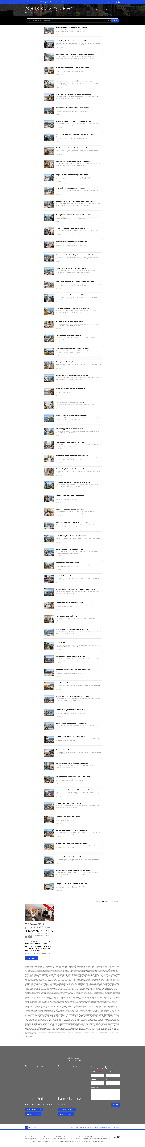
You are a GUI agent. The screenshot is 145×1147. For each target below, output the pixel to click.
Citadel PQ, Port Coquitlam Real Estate (55, 974)
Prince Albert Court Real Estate (68, 1006)
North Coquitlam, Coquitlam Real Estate (36, 1002)
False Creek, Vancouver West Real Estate (87, 982)
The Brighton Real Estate (87, 1019)
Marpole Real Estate (63, 997)
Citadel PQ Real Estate (42, 974)
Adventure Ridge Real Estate (91, 965)
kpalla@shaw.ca (35, 1109)
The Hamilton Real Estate (44, 1022)
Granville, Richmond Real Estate (56, 987)
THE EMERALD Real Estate (85, 1020)
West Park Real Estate (112, 1028)
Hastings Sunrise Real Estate (110, 988)
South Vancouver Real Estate (38, 1015)
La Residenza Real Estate (107, 993)
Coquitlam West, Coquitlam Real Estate (33, 976)
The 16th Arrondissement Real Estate (39, 935)
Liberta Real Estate (81, 994)
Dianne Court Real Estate (90, 976)
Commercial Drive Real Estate (71, 975)
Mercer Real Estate (29, 998)
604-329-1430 (34, 1114)
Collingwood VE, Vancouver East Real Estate (56, 975)
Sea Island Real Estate (55, 1011)
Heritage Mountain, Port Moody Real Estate (58, 989)
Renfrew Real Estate (37, 1009)
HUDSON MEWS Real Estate (104, 991)
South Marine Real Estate (39, 1014)
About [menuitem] (111, 10)
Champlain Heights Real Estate (46, 973)
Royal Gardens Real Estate (93, 1010)
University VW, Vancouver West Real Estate (104, 1024)
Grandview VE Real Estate (79, 985)
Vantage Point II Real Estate (30, 1027)
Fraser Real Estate (60, 983)
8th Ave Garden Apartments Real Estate (50, 965)
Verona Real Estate (61, 1027)
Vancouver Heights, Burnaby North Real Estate (87, 1025)
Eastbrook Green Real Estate (73, 979)
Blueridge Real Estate (84, 966)
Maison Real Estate (54, 997)
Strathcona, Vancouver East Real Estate (36, 1018)
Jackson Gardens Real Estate (34, 992)
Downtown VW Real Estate (107, 978)
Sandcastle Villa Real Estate (35, 1011)
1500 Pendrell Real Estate (36, 965)
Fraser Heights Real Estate (35, 983)
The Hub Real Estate (76, 1022)
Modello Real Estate (89, 998)
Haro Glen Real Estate (29, 988)
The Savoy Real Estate (72, 1023)
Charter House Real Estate (77, 973)
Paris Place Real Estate (76, 1003)
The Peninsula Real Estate (42, 1023)
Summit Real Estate (92, 1018)
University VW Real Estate (90, 1024)
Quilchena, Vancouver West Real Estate (96, 1007)
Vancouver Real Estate (101, 1025)
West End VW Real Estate (76, 1028)
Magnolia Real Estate (111, 996)
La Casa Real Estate (78, 993)
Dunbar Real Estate (41, 979)
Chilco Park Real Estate (33, 974)
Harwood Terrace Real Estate (40, 988)
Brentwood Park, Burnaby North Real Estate (51, 967)
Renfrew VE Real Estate (83, 1009)
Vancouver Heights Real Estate (71, 1025)
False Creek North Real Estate (44, 982)
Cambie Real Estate (74, 970)
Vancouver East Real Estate (59, 1025)
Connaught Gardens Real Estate (109, 975)
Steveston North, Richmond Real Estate (40, 1016)
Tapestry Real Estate (42, 1019)
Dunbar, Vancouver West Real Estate (60, 979)
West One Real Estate (103, 1028)
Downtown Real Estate (69, 978)
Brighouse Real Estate (79, 967)
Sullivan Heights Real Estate (50, 1018)
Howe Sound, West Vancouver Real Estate (90, 991)
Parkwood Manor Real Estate (99, 1003)
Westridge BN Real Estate (72, 1029)
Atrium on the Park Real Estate (47, 966)
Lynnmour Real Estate (69, 996)
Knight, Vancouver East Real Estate (58, 993)
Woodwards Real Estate (61, 1032)
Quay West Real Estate (106, 1006)
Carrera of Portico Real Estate (46, 971)
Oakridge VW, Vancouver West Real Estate (75, 1002)
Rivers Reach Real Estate (69, 1010)
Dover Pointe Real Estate (48, 978)
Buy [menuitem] (101, 10)
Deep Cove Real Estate (71, 976)
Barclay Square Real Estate (59, 966)
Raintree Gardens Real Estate (110, 1007)
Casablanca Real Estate (57, 971)
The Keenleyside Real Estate (85, 1022)
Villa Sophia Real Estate (103, 1027)
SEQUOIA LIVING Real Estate (92, 1011)
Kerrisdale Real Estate (63, 992)
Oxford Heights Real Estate (102, 1002)
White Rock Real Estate (41, 1031)
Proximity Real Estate (90, 1006)
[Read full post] (39, 913)
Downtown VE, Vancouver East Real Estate (93, 978)
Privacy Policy (99, 1127)
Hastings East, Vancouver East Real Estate (87, 988)
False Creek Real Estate (74, 982)
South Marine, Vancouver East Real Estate (53, 1014)
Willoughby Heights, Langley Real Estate (99, 1031)
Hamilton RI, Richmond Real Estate (100, 987)
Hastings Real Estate (100, 988)
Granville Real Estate (45, 987)
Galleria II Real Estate (36, 984)
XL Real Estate (91, 1032)
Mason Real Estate (86, 997)
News (116, 10)
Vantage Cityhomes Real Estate (112, 1025)
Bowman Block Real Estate (111, 966)
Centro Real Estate (36, 973)
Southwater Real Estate (81, 1015)
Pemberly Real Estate (50, 1005)
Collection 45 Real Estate (115, 974)
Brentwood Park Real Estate (37, 967)
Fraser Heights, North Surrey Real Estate (49, 983)
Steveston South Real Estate (62, 1016)
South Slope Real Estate (95, 1014)
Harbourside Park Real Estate (113, 987)
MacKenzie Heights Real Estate (80, 996)
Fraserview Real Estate (104, 983)
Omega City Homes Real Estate (90, 1002)
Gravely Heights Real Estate (68, 987)
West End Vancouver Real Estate (64, 1028)
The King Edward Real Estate (97, 1022)
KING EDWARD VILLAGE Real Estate (107, 992)
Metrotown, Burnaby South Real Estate (77, 998)
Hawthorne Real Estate (45, 989)
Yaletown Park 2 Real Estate (100, 1032)
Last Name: (110, 1072)
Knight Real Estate (47, 993)
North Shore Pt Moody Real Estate (51, 1002)
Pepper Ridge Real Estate (82, 1005)
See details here (44, 946)
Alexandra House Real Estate (110, 965)
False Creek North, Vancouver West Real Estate (60, 982)
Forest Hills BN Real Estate (100, 982)
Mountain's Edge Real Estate (103, 1000)
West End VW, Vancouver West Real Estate (90, 1028)
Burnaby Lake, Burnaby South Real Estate (61, 970)
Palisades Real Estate (57, 1003)
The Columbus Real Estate (105, 1019)
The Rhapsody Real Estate (63, 1023)
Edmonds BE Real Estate (84, 979)
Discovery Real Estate (111, 976)
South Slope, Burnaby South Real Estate (107, 1014)
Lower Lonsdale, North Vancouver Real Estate (39, 996)
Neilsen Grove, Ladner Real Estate (45, 1001)
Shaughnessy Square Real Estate (42, 1012)
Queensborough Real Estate (43, 1007)
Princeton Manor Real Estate (79, 1006)
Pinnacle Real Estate (109, 1005)
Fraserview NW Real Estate (94, 983)
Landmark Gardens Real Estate (62, 994)
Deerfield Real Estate (81, 976)
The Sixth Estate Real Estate (82, 1023)
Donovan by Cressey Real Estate (36, 978)
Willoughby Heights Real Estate (84, 1031)
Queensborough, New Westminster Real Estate (59, 1007)
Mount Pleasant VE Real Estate (40, 1000)
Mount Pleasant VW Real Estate (72, 1000)
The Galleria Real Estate (105, 1020)
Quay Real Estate (98, 1006)
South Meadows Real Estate (67, 1014)
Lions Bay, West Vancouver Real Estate (105, 994)
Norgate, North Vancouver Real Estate (101, 1001)
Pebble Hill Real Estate (109, 1003)
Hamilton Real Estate (78, 987)
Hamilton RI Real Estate (88, 987)
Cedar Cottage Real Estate (67, 971)
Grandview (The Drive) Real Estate (44, 985)
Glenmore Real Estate (76, 984)
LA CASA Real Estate (70, 993)
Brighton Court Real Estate (40, 969)
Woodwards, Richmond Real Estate (73, 1032)
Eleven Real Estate (64, 980)
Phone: (93, 1079)
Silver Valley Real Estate (71, 1012)
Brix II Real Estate (57, 969)
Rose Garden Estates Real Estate (81, 1010)
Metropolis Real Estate (55, 998)
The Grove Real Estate (34, 1022)
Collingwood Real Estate (30, 975)
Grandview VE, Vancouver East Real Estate (92, 985)
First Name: (95, 1072)
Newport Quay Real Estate (69, 1001)
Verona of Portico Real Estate (51, 1027)
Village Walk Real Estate (113, 1027)
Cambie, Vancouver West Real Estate (85, 970)
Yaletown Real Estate (110, 1032)
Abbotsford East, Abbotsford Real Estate (77, 965)
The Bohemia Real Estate (76, 1019)
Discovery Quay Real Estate (101, 976)
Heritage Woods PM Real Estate (97, 989)
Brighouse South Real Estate (89, 967)
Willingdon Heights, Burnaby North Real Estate (68, 1031)
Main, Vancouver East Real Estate (43, 997)
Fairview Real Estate (72, 980)
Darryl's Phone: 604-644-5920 (55, 2)
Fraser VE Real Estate (69, 983)
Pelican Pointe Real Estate (40, 1005)
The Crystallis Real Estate (57, 1020)
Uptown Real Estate (49, 1025)
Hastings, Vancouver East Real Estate (32, 989)
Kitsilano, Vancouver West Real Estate (35, 993)
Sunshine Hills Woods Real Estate (102, 1018)
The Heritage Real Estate (66, 1022)
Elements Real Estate (43, 980)
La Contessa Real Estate (87, 993)
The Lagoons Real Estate (108, 1022)
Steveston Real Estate (99, 1015)
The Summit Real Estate (102, 1023)
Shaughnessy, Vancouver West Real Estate (57, 1012)
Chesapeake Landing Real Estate (106, 973)
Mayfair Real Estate (94, 997)
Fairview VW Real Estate (110, 980)
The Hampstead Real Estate (55, 1022)
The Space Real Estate (93, 1023)
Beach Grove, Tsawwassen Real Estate (72, 966)
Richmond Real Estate (109, 1009)
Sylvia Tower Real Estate (33, 1019)
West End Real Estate (44, 1028)
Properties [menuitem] (95, 10)
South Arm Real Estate (109, 1012)
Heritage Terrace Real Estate (73, 989)
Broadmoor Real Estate (65, 969)
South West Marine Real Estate (51, 1015)
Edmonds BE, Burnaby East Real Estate (97, 979)
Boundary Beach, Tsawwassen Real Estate (97, 966)
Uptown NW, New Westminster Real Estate (36, 1025)
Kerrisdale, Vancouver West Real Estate (76, 992)
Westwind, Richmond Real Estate (102, 1029)
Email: (108, 1079)
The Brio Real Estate (96, 1019)
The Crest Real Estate (32, 1020)
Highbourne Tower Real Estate (46, 991)
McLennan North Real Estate (104, 997)
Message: (94, 1087)
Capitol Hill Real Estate (34, 971)
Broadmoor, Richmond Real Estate (77, 969)
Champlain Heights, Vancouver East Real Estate (62, 973)
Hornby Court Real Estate (66, 991)
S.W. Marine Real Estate (103, 1010)
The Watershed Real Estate (38, 1024)
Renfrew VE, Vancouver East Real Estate (96, 1009)
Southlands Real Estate (61, 1015)
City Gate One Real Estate (68, 974)
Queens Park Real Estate (33, 1007)
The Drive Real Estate (66, 1020)
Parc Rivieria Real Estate (67, 1003)
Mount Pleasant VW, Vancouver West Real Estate (88, 1000)
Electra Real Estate (109, 979)
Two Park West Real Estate (79, 1024)
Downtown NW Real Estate (59, 978)
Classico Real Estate (78, 974)
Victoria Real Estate (69, 1027)
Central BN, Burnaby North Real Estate (90, 971)
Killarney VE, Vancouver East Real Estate (92, 992)
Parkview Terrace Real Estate (87, 1003)
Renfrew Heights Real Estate (46, 1009)
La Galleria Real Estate (96, 993)
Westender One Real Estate (30, 1029)
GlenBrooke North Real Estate (66, 984)
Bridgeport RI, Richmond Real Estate (68, 967)
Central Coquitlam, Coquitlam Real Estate (106, 971)
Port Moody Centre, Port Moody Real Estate (52, 1006)
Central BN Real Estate (77, 971)
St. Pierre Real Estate (90, 1015)
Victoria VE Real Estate (77, 1027)
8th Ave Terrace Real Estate (63, 965)
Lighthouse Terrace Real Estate (91, 994)
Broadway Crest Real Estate (90, 969)
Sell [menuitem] (106, 10)
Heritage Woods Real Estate (84, 989)
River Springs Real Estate (45, 1010)
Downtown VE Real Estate (79, 978)
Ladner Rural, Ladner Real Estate (36, 994)
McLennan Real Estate (114, 997)
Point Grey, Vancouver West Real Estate (36, 1006)
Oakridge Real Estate (62, 1002)
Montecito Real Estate (97, 998)
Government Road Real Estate (98, 984)
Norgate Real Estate (89, 1001)
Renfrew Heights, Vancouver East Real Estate (61, 1009)
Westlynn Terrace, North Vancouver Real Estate (57, 1029)
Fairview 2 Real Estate (81, 980)
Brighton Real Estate (49, 969)
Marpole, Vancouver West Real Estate (74, 997)
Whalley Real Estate (32, 1031)
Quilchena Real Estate (73, 1007)
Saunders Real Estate (46, 1011)
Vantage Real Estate (41, 1027)
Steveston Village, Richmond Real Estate (104, 1016)
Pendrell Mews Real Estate (60, 1005)
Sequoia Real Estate (102, 1011)
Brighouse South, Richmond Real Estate (103, 967)
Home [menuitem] (89, 10)
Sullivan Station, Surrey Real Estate (80, 1018)
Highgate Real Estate (56, 991)
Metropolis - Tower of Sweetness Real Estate (41, 998)
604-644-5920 (67, 1114)
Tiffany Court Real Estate (49, 1024)
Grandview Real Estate (32, 985)
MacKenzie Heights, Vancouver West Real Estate (96, 996)
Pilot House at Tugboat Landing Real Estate (95, 1005)
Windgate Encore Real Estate (31, 1032)
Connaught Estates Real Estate (96, 975)
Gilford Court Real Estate (55, 984)
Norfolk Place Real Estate (80, 1001)
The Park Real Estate (32, 1023)
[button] (34, 2)
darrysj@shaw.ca (68, 1109)
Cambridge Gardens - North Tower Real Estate (102, 970)
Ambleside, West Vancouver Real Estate (33, 966)
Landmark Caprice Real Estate (50, 994)
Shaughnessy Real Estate (30, 1012)
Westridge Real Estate (82, 1029)
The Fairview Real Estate (95, 1020)
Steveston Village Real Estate (90, 1016)
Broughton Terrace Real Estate (113, 969)
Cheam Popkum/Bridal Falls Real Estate (91, 973)
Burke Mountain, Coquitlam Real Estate (33, 970)
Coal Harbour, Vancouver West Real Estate (101, 974)
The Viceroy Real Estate (112, 1023)
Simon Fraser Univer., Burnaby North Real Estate (85, 1012)
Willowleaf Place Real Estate (112, 1031)
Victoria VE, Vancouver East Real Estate (90, 1027)
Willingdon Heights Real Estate (52, 1031)
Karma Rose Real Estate (45, 992)
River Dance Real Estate (35, 1010)
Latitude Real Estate (73, 994)
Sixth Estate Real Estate (100, 1012)
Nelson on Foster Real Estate (58, 1001)
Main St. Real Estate (32, 997)
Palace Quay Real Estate (48, 1003)
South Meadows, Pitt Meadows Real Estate (81, 1014)
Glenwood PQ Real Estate (86, 984)
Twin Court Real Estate (69, 1024)
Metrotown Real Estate (64, 998)
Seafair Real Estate (63, 1011)
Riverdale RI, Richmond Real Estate (57, 1010)
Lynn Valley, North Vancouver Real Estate (56, 996)
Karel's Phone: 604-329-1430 (35, 2)
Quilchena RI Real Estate (83, 1007)
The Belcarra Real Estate (66, 1019)
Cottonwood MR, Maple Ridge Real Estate (49, 976)
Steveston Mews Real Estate (109, 1015)
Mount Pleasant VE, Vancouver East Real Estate (56, 1000)
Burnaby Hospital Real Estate (47, 970)
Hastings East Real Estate (63, 988)
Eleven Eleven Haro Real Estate (54, 980)
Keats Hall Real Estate (54, 992)
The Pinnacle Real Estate (52, 1023)
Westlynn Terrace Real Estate (42, 1029)
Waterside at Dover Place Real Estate (32, 1028)
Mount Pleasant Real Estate (108, 998)
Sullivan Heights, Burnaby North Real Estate (64, 1018)
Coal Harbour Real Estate (87, 974)
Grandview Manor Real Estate (58, 985)
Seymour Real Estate (110, 1011)
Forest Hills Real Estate (110, 982)
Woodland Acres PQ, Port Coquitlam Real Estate (46, 1032)
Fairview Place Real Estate (91, 980)
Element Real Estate (34, 980)
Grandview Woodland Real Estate (108, 985)
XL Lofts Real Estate (84, 1032)
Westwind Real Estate (91, 1029)
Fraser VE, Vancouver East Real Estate (81, 983)
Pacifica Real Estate (39, 1003)
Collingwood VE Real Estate (41, 975)
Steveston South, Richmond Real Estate (76, 1016)
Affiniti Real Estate (100, 965)
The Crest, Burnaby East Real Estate (44, 1020)
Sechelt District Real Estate (81, 1011)
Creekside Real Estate (62, 976)
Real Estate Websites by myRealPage (111, 1127)
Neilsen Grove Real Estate (33, 1001)
